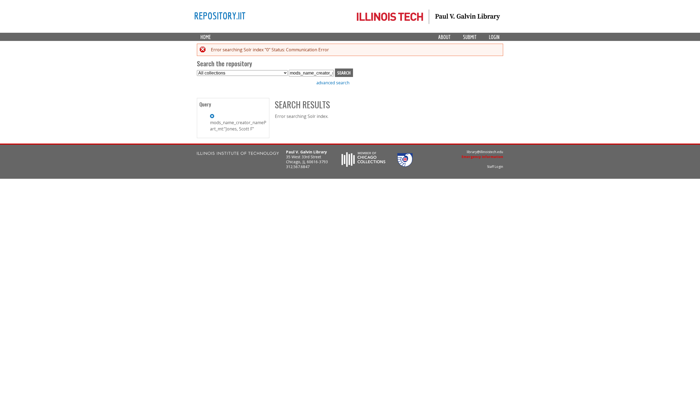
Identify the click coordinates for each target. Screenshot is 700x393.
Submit (470, 37)
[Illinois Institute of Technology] (238, 154)
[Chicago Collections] (363, 165)
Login (494, 37)
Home (205, 37)
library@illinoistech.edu (485, 152)
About (444, 37)
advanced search (332, 83)
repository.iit (220, 15)
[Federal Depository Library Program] (405, 165)
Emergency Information (482, 156)
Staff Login (495, 166)
